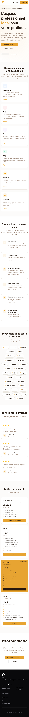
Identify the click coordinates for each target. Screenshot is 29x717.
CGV (3, 691)
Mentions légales (6, 688)
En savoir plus (14, 661)
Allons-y (14, 554)
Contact (20, 712)
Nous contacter (20, 687)
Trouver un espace (8, 44)
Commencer (24, 2)
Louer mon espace (8, 48)
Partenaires (18, 689)
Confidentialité (5, 693)
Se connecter (16, 2)
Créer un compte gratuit (13, 657)
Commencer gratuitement (14, 520)
